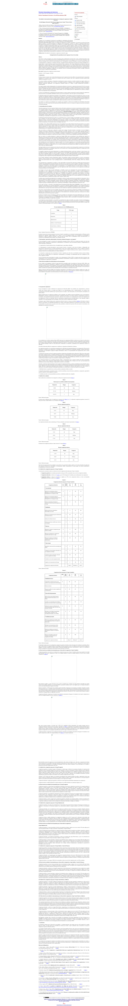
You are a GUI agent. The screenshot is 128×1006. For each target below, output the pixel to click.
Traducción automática (80, 27)
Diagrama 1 (71, 271)
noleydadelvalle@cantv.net (59, 26)
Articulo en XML (79, 20)
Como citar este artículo (81, 23)
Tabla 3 (62, 400)
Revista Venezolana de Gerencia (48, 12)
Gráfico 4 (62, 732)
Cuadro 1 (58, 474)
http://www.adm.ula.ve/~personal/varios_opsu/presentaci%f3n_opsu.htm (53, 982)
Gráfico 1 (78, 301)
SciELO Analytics (79, 16)
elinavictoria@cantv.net (50, 36)
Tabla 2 (72, 377)
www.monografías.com (63, 973)
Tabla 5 (64, 443)
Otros (77, 35)
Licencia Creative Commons (79, 997)
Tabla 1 (60, 203)
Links (57, 948)
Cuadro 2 (58, 478)
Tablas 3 (66, 399)
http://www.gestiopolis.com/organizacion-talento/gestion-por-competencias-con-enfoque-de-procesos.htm (58, 987)
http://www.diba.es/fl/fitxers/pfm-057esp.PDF (55, 990)
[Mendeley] (75, 35)
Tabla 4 (77, 421)
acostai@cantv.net (49, 31)
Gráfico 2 (46, 654)
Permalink (78, 39)
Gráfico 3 (60, 695)
